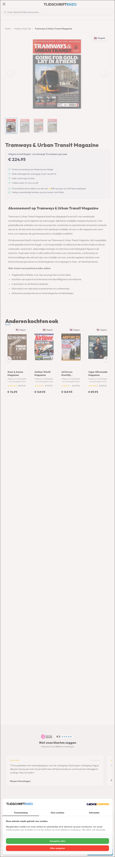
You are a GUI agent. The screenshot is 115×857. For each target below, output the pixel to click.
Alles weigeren (57, 848)
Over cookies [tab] (57, 812)
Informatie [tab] (94, 812)
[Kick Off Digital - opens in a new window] (98, 804)
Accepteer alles (57, 841)
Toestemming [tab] (21, 812)
